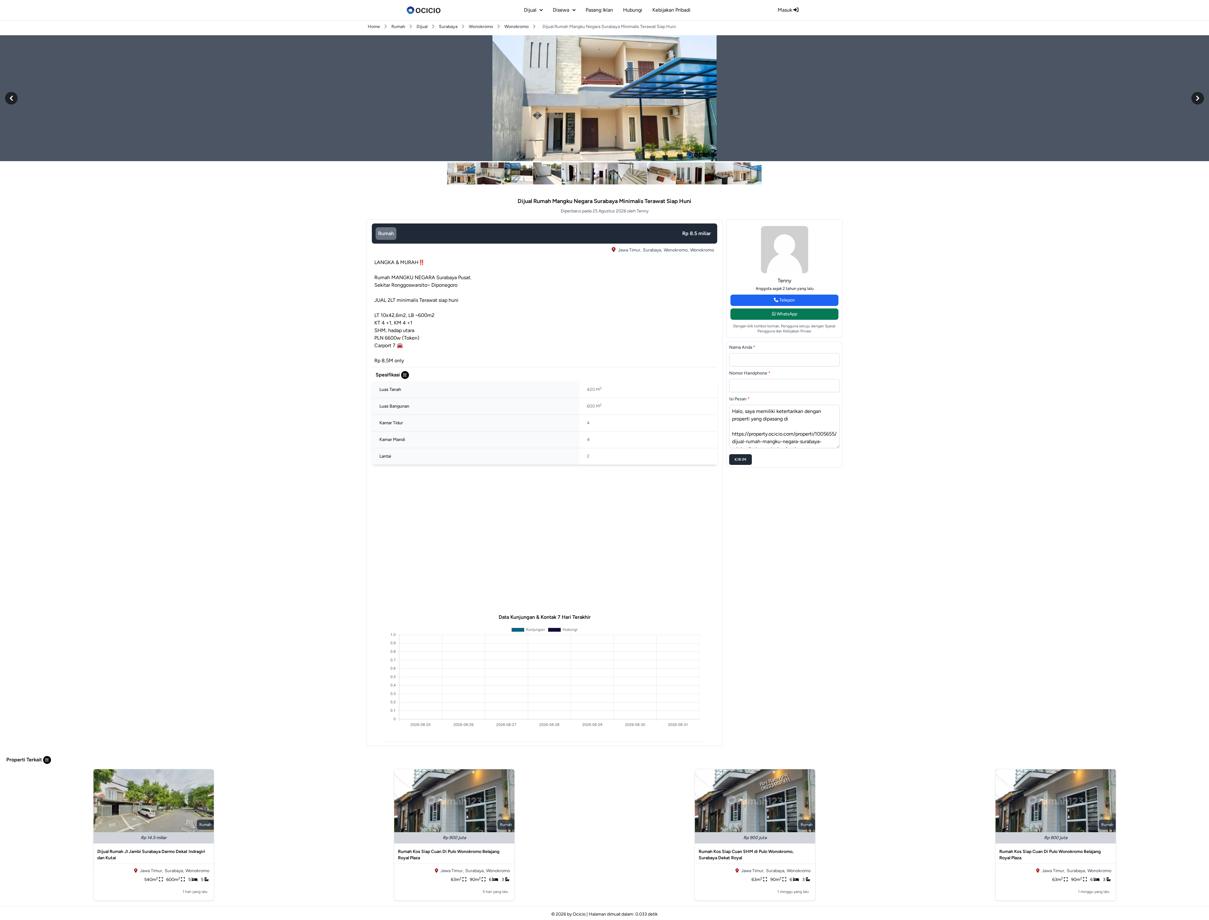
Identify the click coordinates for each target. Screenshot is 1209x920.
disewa (561, 10)
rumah (386, 233)
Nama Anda (742, 347)
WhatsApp (786, 314)
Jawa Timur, (629, 250)
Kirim (740, 459)
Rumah (398, 26)
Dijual (422, 26)
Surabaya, (652, 250)
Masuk (785, 10)
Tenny (784, 281)
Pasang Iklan (599, 10)
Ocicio (579, 914)
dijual (530, 10)
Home (374, 26)
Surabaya (448, 26)
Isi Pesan (739, 399)
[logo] (423, 10)
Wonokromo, (676, 250)
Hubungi (632, 10)
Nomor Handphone (749, 373)
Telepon (786, 300)
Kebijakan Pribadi (671, 10)
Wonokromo (481, 26)
